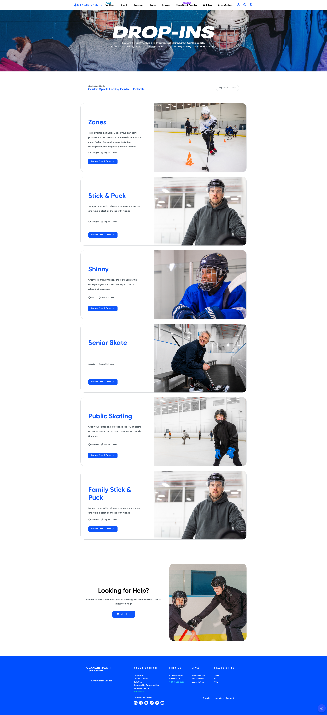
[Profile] (239, 5)
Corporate (138, 676)
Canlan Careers (141, 679)
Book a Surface (225, 5)
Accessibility (197, 679)
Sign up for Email (141, 688)
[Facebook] (141, 703)
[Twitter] (146, 703)
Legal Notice (198, 682)
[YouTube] (162, 703)
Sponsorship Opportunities (146, 685)
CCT (216, 679)
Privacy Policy (198, 676)
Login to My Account (224, 698)
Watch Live (139, 692)
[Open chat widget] (322, 708)
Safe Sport (138, 682)
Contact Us (174, 679)
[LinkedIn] (157, 703)
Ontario (206, 698)
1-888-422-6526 (176, 682)
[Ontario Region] (251, 5)
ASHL (216, 676)
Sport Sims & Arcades (186, 5)
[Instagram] (136, 703)
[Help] (245, 5)
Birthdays (207, 5)
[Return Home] (88, 5)
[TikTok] (152, 703)
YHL (216, 682)
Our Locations (176, 676)
